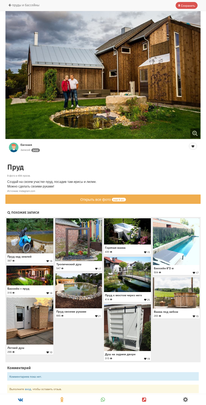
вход (28, 389)
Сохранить (187, 5)
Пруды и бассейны (25, 5)
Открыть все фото (102, 199)
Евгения (26, 145)
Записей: (29, 149)
